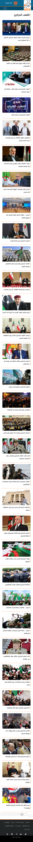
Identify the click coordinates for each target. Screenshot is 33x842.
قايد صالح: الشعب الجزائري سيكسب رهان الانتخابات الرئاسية (18, 457)
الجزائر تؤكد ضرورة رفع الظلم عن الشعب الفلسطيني (18, 65)
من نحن (27, 829)
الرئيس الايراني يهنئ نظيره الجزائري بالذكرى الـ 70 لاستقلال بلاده (17, 39)
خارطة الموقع (10, 826)
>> (2, 814)
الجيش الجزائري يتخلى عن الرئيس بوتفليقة (17, 756)
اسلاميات (7, 822)
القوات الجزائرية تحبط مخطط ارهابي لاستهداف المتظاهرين (16, 483)
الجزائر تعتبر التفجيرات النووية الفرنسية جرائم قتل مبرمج (16, 190)
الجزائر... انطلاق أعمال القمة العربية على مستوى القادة (18, 216)
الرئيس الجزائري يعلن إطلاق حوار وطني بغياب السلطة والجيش (17, 534)
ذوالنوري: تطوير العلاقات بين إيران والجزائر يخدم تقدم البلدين (18, 139)
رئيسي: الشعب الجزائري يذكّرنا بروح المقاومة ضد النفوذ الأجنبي (16, 337)
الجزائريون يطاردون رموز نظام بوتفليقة (18, 708)
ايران (13, 822)
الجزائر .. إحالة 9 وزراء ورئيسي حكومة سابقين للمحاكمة (16, 632)
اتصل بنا (18, 826)
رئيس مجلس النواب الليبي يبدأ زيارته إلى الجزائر (16, 312)
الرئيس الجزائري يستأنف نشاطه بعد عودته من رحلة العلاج (17, 362)
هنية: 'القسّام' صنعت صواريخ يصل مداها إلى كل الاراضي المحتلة (17, 165)
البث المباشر (26, 826)
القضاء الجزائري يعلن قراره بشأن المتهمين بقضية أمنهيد (18, 265)
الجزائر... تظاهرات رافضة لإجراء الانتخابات (18, 607)
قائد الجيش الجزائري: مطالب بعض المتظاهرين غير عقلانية (17, 657)
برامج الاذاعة (20, 822)
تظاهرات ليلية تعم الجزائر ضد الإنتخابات (18, 410)
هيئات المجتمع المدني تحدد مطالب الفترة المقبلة (18, 560)
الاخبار (27, 822)
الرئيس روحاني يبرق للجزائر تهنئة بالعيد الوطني (18, 781)
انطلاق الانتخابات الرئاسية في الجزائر (19, 387)
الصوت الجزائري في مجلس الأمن (20, 115)
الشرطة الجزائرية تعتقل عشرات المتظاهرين (17, 585)
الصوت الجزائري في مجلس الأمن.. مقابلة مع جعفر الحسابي (17, 90)
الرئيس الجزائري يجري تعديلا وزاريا (20, 241)
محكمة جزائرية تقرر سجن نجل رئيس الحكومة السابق (16, 508)
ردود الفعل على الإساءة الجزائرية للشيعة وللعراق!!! (18, 806)
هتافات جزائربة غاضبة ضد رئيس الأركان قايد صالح (17, 683)
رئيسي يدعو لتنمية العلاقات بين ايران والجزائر (17, 289)
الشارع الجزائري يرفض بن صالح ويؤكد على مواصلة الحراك (18, 732)
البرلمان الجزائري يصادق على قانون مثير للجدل (16, 433)
